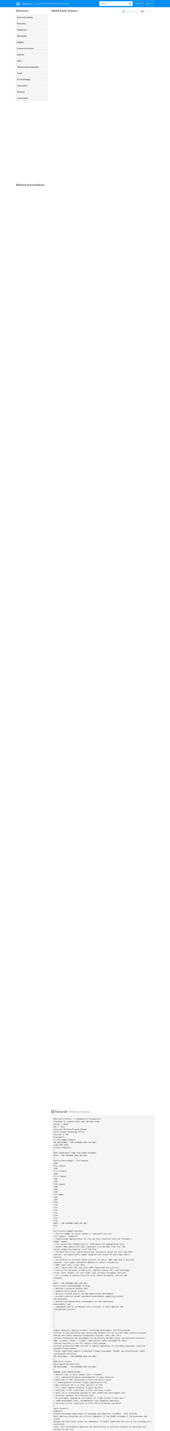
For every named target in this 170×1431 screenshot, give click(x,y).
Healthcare (22, 30)
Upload (139, 4)
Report (148, 12)
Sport (19, 61)
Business (21, 92)
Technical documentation (28, 67)
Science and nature (25, 48)
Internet (20, 55)
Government (22, 98)
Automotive (22, 86)
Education (21, 24)
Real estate (22, 36)
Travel (19, 73)
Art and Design (23, 80)
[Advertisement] (32, 140)
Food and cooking (24, 17)
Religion (20, 42)
